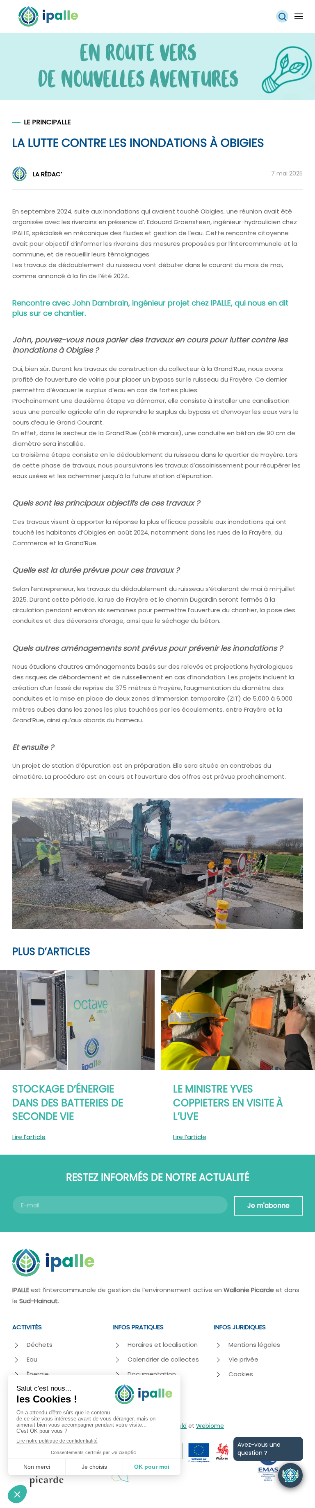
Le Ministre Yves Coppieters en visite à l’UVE (228, 1102)
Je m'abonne (268, 1205)
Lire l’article (29, 1137)
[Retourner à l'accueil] (48, 16)
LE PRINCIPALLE (47, 122)
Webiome (210, 1426)
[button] (282, 16)
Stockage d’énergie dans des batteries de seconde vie (67, 1102)
